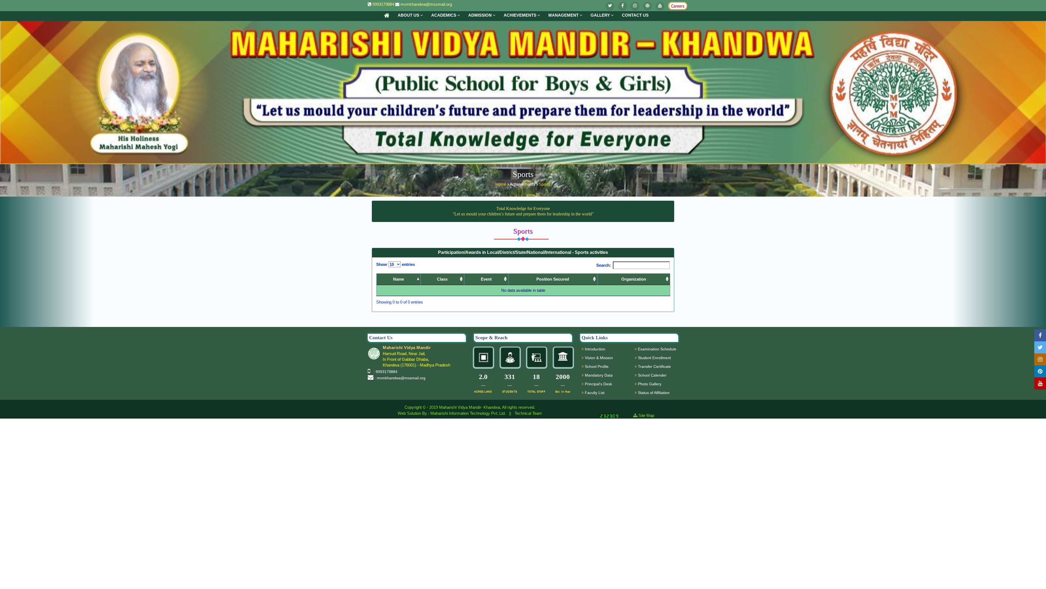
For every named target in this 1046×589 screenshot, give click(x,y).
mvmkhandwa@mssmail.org (426, 4)
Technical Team (528, 413)
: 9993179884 (384, 371)
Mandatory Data (598, 375)
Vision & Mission (598, 358)
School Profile (596, 366)
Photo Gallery (649, 384)
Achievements (520, 15)
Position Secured (552, 279)
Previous (640, 302)
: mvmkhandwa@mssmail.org (400, 378)
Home (501, 184)
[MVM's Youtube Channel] (660, 6)
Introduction (594, 349)
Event (486, 279)
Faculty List (594, 392)
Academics (444, 15)
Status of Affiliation (653, 392)
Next (661, 302)
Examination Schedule (656, 349)
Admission (480, 15)
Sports (545, 184)
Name (398, 279)
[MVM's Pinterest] (647, 6)
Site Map (648, 415)
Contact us (635, 15)
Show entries (395, 264)
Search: (603, 265)
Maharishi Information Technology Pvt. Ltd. (468, 413)
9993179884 (383, 4)
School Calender (652, 375)
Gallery (601, 15)
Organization (633, 279)
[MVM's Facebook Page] (622, 6)
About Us (409, 15)
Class (442, 279)
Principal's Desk (598, 384)
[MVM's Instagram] (635, 6)
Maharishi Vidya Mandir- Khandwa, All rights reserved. (487, 407)
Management (564, 15)
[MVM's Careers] (672, 5)
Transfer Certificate (654, 366)
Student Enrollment (654, 358)
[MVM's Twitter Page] (610, 6)
